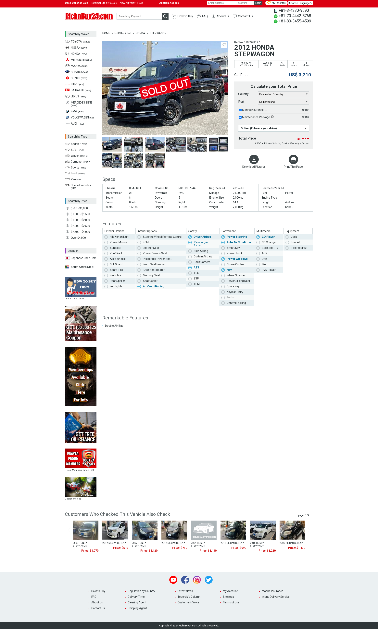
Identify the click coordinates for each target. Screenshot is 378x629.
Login (258, 3)
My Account (230, 591)
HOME (106, 33)
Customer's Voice (188, 602)
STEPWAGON (158, 33)
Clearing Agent (137, 602)
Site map (228, 596)
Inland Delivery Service (276, 596)
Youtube (173, 580)
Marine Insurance (253, 109)
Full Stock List (123, 33)
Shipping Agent (137, 608)
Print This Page (293, 166)
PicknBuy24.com (89, 16)
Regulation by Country (141, 591)
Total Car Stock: (104, 2)
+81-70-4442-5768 (295, 15)
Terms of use (231, 602)
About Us (223, 16)
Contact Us (245, 16)
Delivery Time (136, 596)
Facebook (185, 580)
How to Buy (185, 16)
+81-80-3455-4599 (295, 21)
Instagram (197, 580)
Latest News (185, 591)
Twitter (209, 580)
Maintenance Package (256, 117)
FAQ (205, 16)
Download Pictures (254, 166)
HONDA (140, 33)
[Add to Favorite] (224, 45)
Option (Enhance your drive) (259, 128)
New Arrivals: (131, 2)
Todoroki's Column (189, 596)
